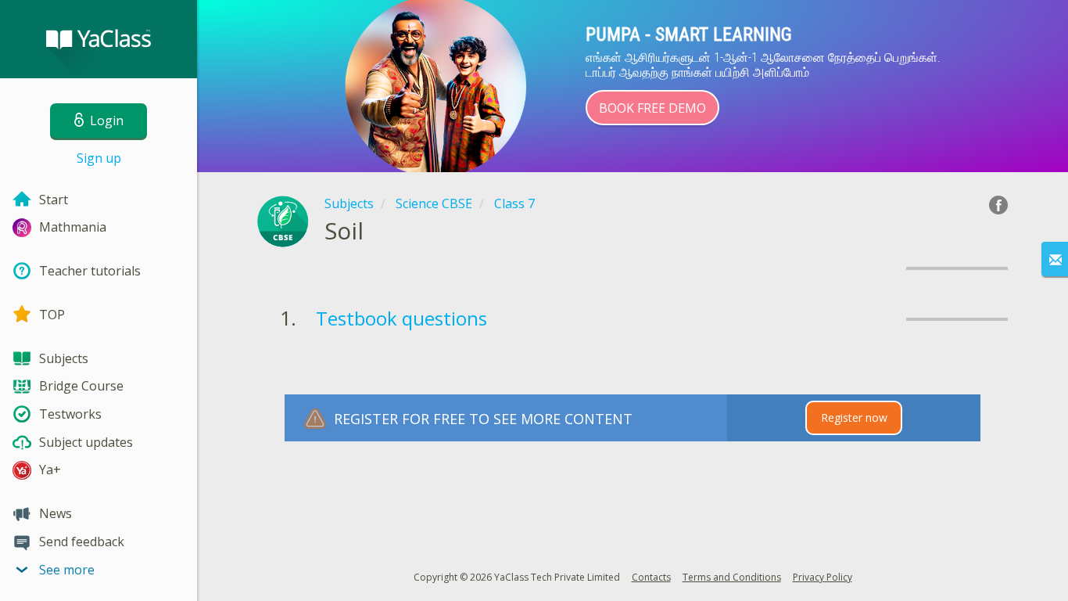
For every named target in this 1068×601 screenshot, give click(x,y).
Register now (854, 417)
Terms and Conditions (732, 577)
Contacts (651, 577)
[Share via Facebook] (998, 205)
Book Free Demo (652, 108)
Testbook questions (401, 318)
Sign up (99, 158)
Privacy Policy (822, 577)
